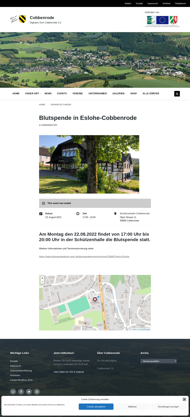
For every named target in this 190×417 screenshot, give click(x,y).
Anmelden (15, 375)
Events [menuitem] (62, 93)
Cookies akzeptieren (96, 406)
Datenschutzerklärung (21, 370)
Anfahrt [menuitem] (128, 3)
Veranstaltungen (61, 104)
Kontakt (14, 361)
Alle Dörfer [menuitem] (151, 93)
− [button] (42, 281)
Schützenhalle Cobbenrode (135, 213)
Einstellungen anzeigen (168, 406)
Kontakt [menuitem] (139, 3)
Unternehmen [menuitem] (98, 93)
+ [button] (42, 278)
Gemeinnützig (49, 125)
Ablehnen (132, 406)
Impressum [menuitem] (153, 3)
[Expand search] (177, 93)
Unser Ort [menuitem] (32, 93)
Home (42, 104)
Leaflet (134, 329)
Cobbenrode (42, 17)
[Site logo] (18, 22)
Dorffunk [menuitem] (167, 3)
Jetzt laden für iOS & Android (69, 372)
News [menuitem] (48, 93)
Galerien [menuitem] (119, 93)
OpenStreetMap (145, 329)
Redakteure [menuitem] (180, 3)
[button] (184, 399)
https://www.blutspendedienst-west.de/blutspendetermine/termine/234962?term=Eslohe (84, 256)
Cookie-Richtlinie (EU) (21, 380)
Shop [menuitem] (133, 93)
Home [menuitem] (16, 93)
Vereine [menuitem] (77, 93)
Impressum (15, 366)
